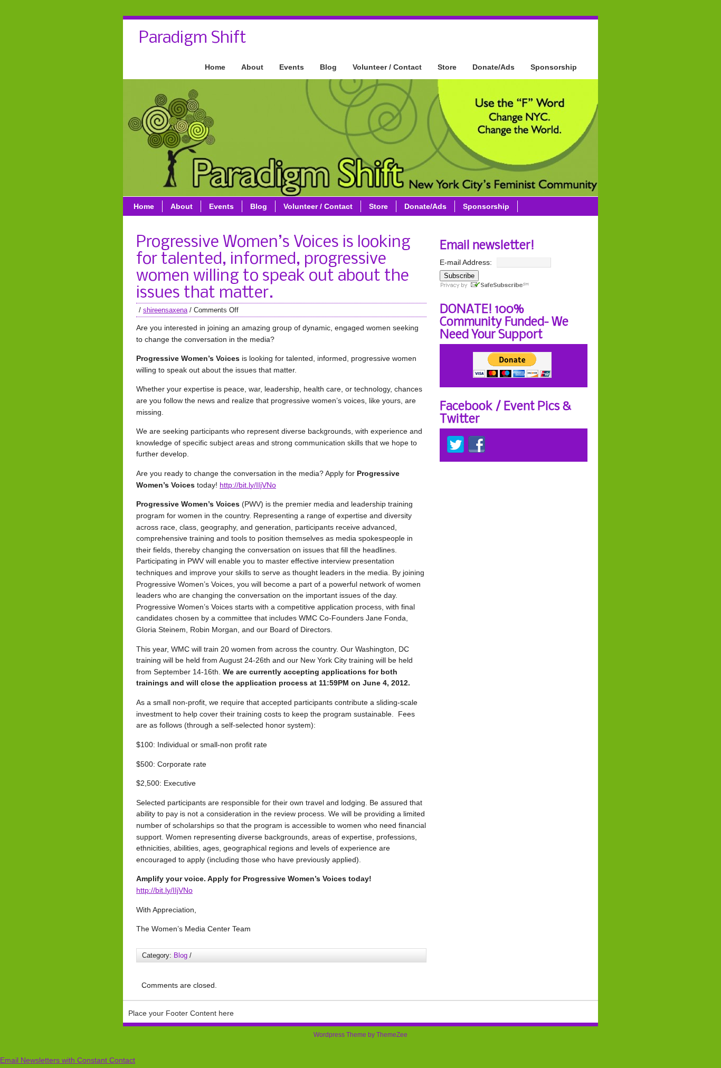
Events (291, 67)
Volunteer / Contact (387, 67)
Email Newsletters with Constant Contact (67, 1060)
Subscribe (459, 276)
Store (447, 67)
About (252, 67)
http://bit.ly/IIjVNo (248, 485)
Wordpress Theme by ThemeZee (360, 1035)
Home (215, 67)
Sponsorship (553, 67)
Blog (328, 67)
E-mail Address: (466, 262)
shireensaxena (165, 310)
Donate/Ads (493, 67)
